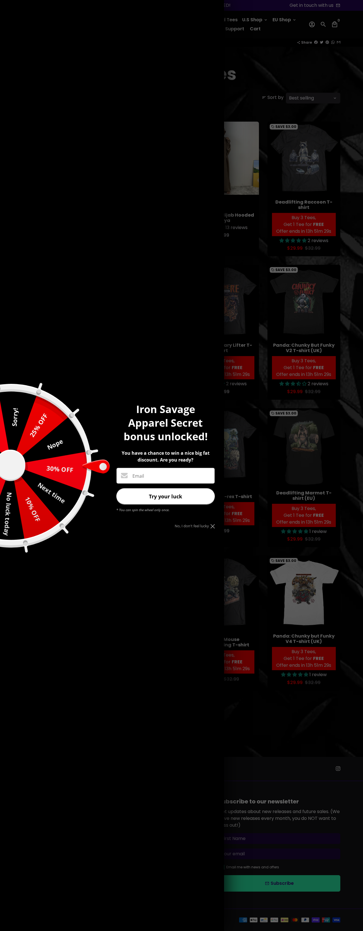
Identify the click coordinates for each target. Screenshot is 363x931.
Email (138, 476)
